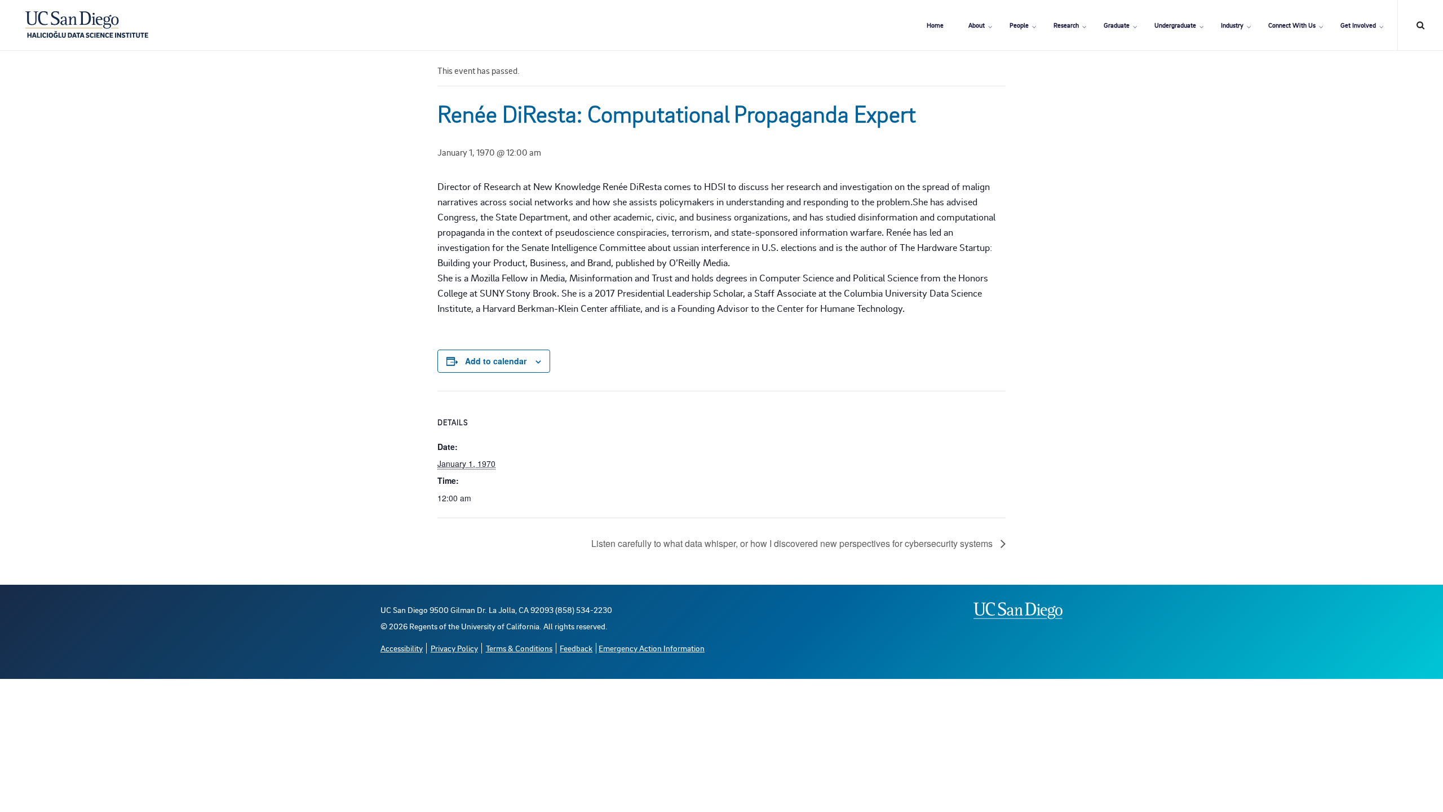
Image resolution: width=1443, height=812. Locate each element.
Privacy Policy (454, 648)
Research (1066, 25)
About (976, 25)
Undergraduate (1175, 25)
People (1019, 25)
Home (935, 25)
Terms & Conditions (519, 648)
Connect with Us (1292, 25)
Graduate (1117, 25)
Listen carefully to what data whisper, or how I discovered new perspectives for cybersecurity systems (793, 543)
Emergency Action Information (652, 648)
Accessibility (401, 648)
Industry (1232, 25)
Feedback (576, 648)
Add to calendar (495, 361)
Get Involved (1358, 25)
